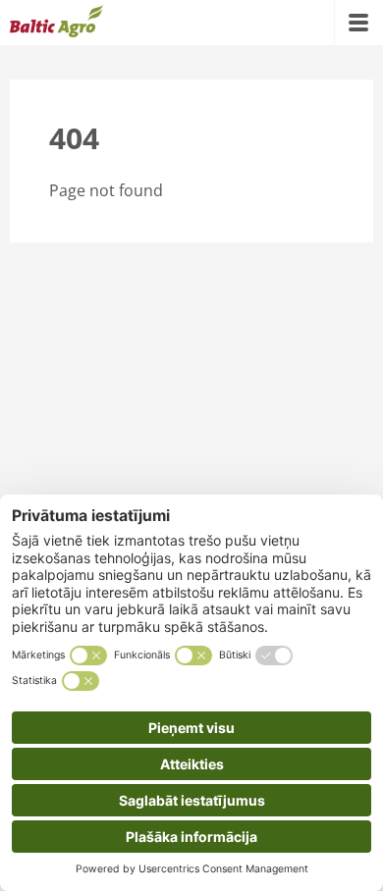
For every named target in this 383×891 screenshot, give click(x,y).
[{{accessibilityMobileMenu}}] (358, 22)
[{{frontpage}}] (56, 22)
